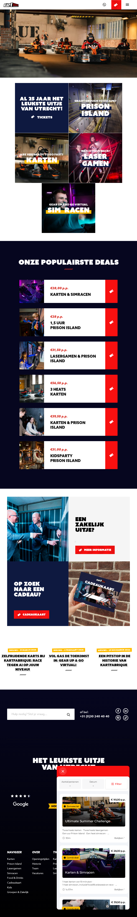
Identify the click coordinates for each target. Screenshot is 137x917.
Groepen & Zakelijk (17, 892)
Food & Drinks (15, 877)
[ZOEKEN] (68, 715)
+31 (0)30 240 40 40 (94, 714)
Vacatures (37, 873)
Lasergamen (14, 868)
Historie (36, 863)
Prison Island (14, 863)
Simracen (12, 873)
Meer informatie (97, 550)
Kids (9, 887)
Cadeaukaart (34, 614)
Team (35, 868)
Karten (11, 859)
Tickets (97, 114)
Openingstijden (40, 859)
